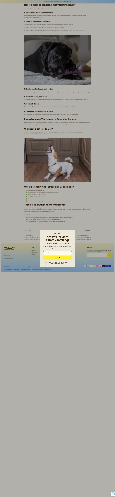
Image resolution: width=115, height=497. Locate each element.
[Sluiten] (73, 231)
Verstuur (57, 257)
